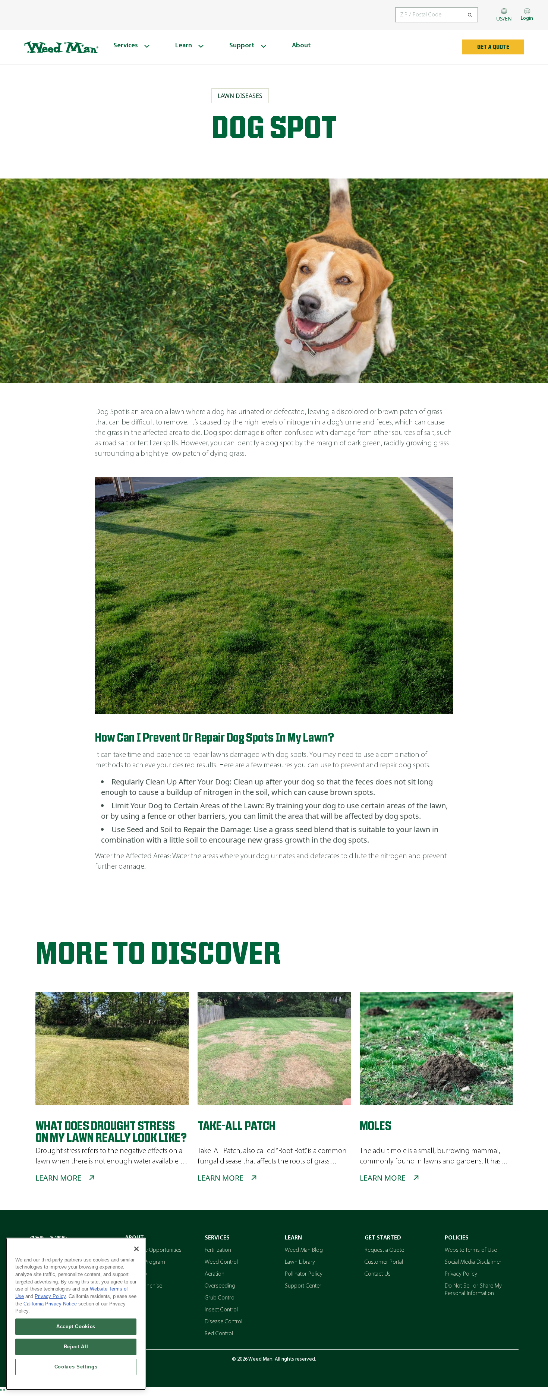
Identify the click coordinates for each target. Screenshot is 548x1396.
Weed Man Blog (304, 1250)
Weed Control (221, 1262)
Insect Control (221, 1310)
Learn (293, 1238)
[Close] (136, 1249)
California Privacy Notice (50, 1304)
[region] (76, 1314)
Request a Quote (384, 1250)
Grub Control (220, 1298)
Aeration (214, 1274)
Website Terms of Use (471, 1250)
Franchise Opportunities (153, 1250)
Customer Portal (384, 1262)
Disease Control (223, 1322)
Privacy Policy (461, 1274)
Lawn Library (300, 1262)
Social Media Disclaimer (473, 1262)
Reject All (76, 1346)
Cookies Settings (76, 1367)
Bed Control (219, 1334)
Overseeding (220, 1286)
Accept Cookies (75, 1326)
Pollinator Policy (303, 1274)
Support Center (303, 1286)
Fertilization (218, 1250)
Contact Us (378, 1274)
